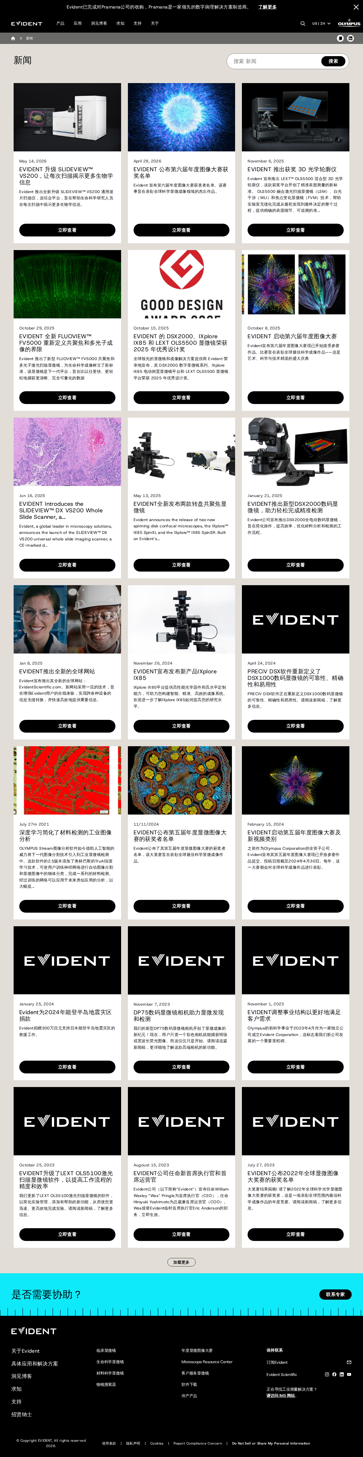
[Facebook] (334, 1375)
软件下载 (189, 1384)
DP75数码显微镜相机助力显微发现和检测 (179, 1015)
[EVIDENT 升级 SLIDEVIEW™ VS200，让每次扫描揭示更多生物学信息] (67, 117)
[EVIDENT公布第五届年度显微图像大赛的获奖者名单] (181, 780)
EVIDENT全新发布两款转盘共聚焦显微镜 (180, 507)
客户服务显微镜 (195, 1373)
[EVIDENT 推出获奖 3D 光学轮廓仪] (295, 117)
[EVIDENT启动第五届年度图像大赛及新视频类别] (295, 780)
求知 (120, 23)
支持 (138, 23)
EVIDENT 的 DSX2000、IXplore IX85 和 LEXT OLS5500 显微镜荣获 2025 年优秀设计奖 (181, 343)
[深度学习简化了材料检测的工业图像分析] (67, 780)
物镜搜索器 (106, 1384)
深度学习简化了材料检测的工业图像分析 (65, 835)
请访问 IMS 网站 (281, 1395)
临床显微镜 (106, 1350)
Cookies (157, 1443)
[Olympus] (349, 24)
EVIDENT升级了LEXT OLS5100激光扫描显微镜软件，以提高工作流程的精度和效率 (66, 1180)
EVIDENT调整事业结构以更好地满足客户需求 (294, 1015)
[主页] (13, 38)
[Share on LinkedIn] (350, 38)
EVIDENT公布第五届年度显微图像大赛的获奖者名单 (180, 835)
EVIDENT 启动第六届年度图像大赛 (292, 336)
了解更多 (267, 7)
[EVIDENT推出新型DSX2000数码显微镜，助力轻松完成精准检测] (295, 452)
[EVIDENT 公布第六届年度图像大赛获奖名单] (181, 117)
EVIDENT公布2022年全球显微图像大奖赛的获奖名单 (293, 1176)
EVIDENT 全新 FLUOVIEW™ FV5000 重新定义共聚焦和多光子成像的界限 (66, 343)
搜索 (333, 61)
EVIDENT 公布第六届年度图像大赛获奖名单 (181, 172)
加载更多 (181, 1262)
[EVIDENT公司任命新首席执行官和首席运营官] (181, 1121)
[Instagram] (327, 1375)
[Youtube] (349, 1375)
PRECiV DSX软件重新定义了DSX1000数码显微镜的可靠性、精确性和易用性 (295, 678)
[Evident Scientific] (27, 23)
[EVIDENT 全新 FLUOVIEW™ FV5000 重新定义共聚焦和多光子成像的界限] (67, 284)
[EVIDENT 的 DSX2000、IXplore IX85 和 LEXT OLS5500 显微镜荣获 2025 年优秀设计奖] (181, 284)
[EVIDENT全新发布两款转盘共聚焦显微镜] (181, 452)
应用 (78, 23)
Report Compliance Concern (198, 1443)
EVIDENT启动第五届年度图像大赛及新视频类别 (294, 835)
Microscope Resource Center (207, 1361)
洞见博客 (99, 23)
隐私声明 (133, 1443)
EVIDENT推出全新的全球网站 (57, 671)
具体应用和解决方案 (34, 1363)
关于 (155, 23)
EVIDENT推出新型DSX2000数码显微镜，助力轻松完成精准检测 (293, 507)
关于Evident (25, 1351)
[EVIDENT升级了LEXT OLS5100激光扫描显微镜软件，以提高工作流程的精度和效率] (67, 1121)
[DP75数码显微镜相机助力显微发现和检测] (181, 960)
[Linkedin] (341, 1375)
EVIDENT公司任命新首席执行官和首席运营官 (180, 1176)
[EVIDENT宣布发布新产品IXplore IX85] (181, 619)
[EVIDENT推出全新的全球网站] (67, 619)
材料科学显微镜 (110, 1373)
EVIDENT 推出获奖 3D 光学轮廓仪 (292, 169)
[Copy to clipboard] (340, 38)
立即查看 (67, 230)
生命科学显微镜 (110, 1361)
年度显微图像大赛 (197, 1350)
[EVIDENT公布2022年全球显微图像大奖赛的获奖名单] (295, 1121)
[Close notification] (356, 7)
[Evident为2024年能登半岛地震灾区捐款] (67, 960)
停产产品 (189, 1395)
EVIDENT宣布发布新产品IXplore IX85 (175, 674)
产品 (60, 23)
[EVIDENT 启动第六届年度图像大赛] (295, 284)
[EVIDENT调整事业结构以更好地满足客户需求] (295, 960)
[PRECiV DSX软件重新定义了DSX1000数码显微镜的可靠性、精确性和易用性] (295, 619)
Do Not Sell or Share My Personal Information (271, 1443)
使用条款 (109, 1443)
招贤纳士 (21, 1414)
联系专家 (335, 1294)
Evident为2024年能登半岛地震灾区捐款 (65, 1015)
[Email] (349, 1363)
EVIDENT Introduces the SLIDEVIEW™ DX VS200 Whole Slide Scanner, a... (61, 510)
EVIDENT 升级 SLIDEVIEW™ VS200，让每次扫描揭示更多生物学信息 (66, 176)
